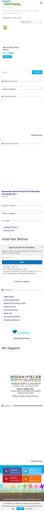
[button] (22, 247)
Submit (22, 262)
